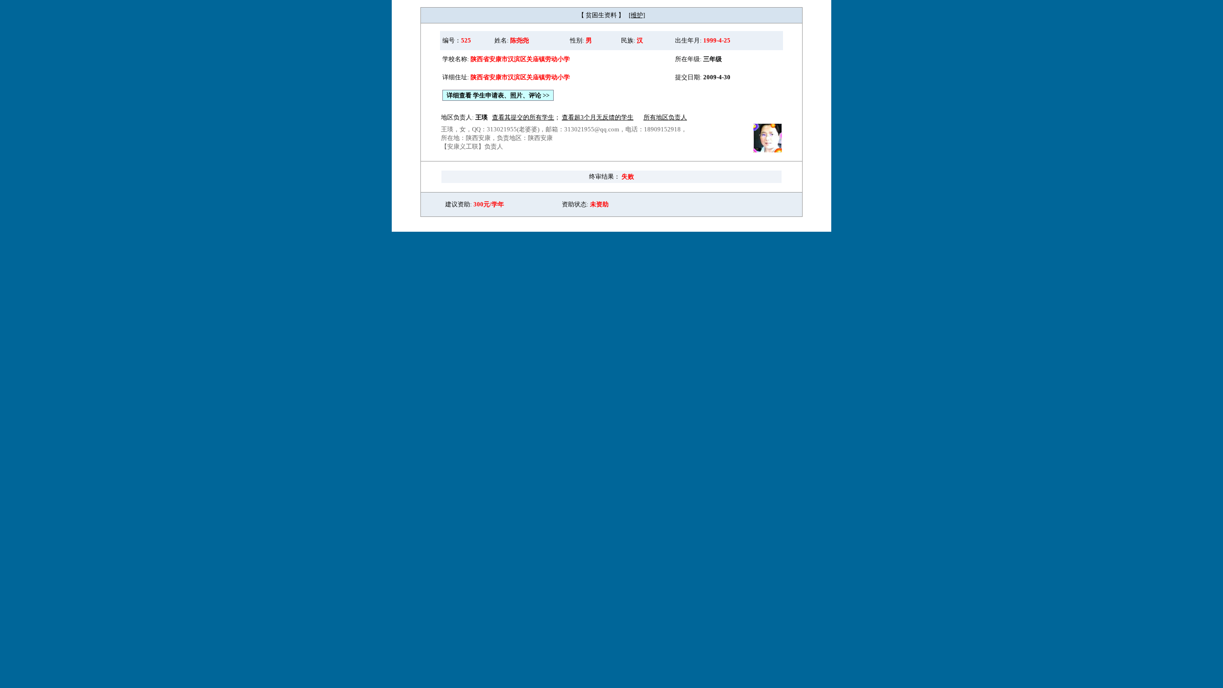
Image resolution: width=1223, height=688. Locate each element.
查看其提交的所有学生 (523, 117)
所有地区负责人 (665, 117)
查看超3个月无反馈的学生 (597, 117)
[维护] (637, 15)
